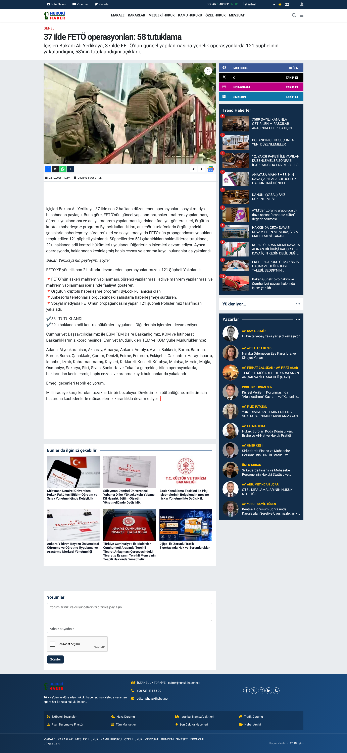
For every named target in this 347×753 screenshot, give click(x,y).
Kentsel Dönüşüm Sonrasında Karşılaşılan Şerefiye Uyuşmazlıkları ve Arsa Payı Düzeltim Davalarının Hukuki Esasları (270, 511)
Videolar (82, 4)
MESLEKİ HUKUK (162, 15)
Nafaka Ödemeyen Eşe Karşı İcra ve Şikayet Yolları (269, 355)
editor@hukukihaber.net (152, 698)
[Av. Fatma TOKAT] (230, 430)
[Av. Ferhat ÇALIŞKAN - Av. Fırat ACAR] (230, 372)
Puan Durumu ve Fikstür (67, 724)
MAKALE (118, 15)
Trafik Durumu (253, 716)
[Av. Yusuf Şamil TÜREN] (230, 508)
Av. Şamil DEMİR (254, 331)
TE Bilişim (296, 743)
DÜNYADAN (52, 744)
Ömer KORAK (251, 465)
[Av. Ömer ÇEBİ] (230, 450)
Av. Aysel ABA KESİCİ (257, 348)
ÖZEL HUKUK (215, 15)
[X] (254, 690)
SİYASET (182, 739)
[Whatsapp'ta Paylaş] (62, 169)
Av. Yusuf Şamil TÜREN (259, 504)
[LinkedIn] (268, 690)
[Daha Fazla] (70, 169)
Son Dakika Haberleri (194, 724)
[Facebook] (246, 690)
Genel (49, 28)
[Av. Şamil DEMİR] (230, 333)
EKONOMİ (197, 739)
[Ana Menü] (301, 15)
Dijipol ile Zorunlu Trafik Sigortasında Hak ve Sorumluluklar (184, 545)
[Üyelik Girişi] (300, 4)
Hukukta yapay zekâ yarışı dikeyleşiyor (271, 336)
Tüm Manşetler (126, 724)
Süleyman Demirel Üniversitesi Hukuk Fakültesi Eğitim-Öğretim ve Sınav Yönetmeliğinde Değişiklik (72, 494)
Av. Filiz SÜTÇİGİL (254, 406)
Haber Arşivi (252, 724)
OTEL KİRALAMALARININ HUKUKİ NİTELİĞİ (268, 492)
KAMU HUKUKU (190, 15)
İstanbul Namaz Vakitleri (197, 716)
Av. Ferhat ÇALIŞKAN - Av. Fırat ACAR (270, 367)
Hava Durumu (126, 716)
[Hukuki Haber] (54, 15)
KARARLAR (136, 15)
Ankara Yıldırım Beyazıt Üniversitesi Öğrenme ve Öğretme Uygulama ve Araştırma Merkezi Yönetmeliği (73, 547)
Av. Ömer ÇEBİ (252, 445)
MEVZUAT (237, 15)
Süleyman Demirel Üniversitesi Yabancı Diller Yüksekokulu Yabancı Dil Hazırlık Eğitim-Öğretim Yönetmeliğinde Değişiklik (129, 496)
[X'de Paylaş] (55, 169)
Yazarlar (104, 4)
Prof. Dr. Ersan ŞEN (257, 387)
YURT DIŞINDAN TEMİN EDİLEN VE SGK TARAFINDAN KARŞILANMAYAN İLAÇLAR (270, 414)
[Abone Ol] (210, 169)
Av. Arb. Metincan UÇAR (260, 484)
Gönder (55, 659)
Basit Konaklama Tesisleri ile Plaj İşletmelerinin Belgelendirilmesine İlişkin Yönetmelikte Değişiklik (184, 494)
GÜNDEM (167, 739)
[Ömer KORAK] (230, 469)
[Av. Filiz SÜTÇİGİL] (230, 411)
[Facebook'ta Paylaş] (48, 169)
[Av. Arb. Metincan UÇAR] (230, 489)
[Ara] (294, 15)
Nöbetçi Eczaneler (64, 716)
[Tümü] (298, 304)
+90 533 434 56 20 (149, 691)
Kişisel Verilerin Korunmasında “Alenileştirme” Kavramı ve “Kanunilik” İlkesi (270, 394)
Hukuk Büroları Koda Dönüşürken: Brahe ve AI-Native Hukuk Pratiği (267, 433)
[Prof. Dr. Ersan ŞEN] (230, 392)
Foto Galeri (58, 4)
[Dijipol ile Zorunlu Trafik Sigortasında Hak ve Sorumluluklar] (185, 525)
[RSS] (276, 690)
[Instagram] (261, 690)
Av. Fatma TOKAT (254, 426)
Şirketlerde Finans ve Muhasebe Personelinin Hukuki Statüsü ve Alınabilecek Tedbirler (266, 453)
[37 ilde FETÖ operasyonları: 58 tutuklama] (130, 113)
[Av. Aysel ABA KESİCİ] (230, 353)
